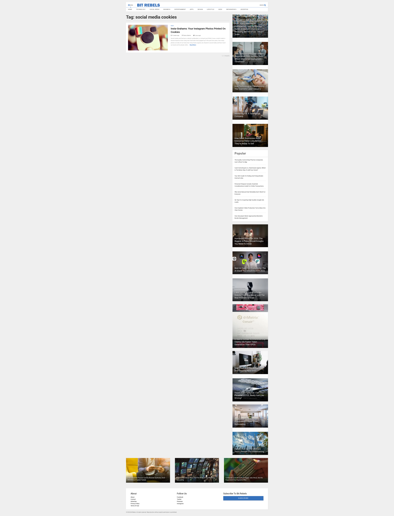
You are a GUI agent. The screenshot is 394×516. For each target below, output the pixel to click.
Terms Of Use (135, 506)
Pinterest (180, 501)
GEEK (220, 9)
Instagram (180, 503)
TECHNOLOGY (140, 9)
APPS (192, 9)
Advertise (134, 501)
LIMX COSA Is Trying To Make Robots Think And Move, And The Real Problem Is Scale (250, 295)
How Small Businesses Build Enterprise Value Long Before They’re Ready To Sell (248, 141)
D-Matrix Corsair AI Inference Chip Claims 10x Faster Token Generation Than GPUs (250, 342)
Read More (193, 45)
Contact (133, 499)
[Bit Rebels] (147, 5)
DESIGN (200, 9)
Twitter (179, 499)
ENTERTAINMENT (180, 9)
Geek (172, 25)
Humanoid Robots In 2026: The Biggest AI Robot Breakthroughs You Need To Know (249, 241)
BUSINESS (166, 9)
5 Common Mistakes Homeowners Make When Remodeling (246, 421)
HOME (130, 9)
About (133, 497)
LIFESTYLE (210, 9)
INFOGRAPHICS (231, 9)
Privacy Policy (135, 503)
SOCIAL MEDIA (154, 9)
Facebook (180, 497)
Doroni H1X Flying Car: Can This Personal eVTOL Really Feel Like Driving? (249, 395)
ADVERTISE (244, 9)
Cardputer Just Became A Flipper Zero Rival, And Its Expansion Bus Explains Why (244, 479)
